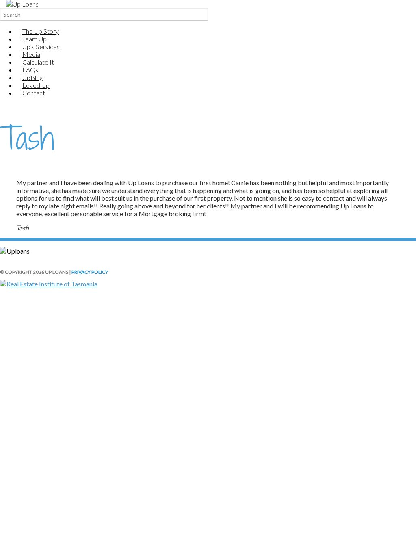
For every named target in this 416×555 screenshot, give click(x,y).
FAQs (30, 70)
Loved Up (36, 85)
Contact (33, 93)
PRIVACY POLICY (90, 272)
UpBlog (32, 77)
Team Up (34, 39)
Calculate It (38, 62)
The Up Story (40, 31)
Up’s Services (41, 46)
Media (31, 54)
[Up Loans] (22, 4)
